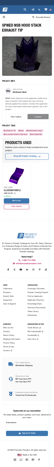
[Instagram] (33, 269)
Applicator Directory (36, 300)
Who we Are (8, 327)
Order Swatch (16, 206)
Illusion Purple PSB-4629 (16, 134)
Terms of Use (8, 346)
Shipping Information (11, 339)
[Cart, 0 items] (48, 9)
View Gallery (16, 116)
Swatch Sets (8, 296)
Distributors (32, 315)
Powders (6, 292)
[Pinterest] (39, 269)
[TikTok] (45, 269)
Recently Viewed (43, 17)
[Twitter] (14, 269)
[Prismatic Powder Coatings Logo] (5, 10)
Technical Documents (36, 307)
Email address (11, 422)
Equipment (7, 300)
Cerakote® (32, 335)
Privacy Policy (9, 343)
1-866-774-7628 (29, 260)
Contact (38, 116)
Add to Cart (16, 201)
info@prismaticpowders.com (28, 263)
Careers (6, 350)
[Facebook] (8, 269)
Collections (7, 288)
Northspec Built (35, 131)
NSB (21, 131)
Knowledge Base (35, 304)
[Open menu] (4, 17)
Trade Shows (33, 327)
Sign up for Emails (28, 433)
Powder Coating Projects (38, 292)
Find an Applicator (35, 296)
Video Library (33, 311)
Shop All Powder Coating (25, 156)
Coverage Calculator (36, 288)
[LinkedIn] (27, 269)
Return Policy (8, 335)
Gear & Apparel (9, 304)
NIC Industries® (34, 331)
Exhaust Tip (10, 131)
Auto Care (32, 339)
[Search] (25, 9)
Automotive (37, 134)
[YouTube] (20, 269)
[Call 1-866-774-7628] (39, 9)
